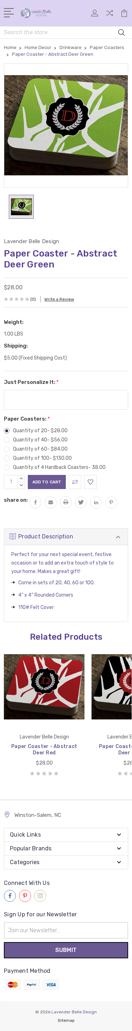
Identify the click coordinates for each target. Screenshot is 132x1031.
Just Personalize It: (31, 382)
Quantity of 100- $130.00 (42, 458)
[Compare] (109, 15)
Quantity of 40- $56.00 (40, 440)
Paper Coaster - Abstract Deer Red (44, 749)
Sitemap (66, 1020)
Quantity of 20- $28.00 (40, 431)
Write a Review (59, 299)
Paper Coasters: (27, 419)
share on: (16, 500)
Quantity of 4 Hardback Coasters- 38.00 (59, 467)
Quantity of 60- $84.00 (40, 449)
